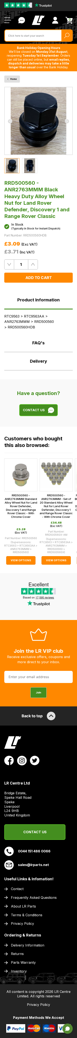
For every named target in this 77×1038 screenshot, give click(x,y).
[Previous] (10, 121)
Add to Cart (38, 277)
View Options (21, 560)
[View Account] (55, 20)
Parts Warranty (23, 962)
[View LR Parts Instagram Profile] (22, 760)
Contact (17, 889)
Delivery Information (27, 945)
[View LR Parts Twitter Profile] (35, 760)
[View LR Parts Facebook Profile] (9, 760)
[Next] (67, 121)
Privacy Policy (22, 923)
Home (13, 79)
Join (38, 692)
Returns (17, 954)
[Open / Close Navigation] (7, 20)
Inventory (19, 971)
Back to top (32, 716)
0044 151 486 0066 (34, 851)
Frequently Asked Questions (34, 897)
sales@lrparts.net (33, 865)
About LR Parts (23, 906)
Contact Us (21, 20)
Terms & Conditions (26, 915)
